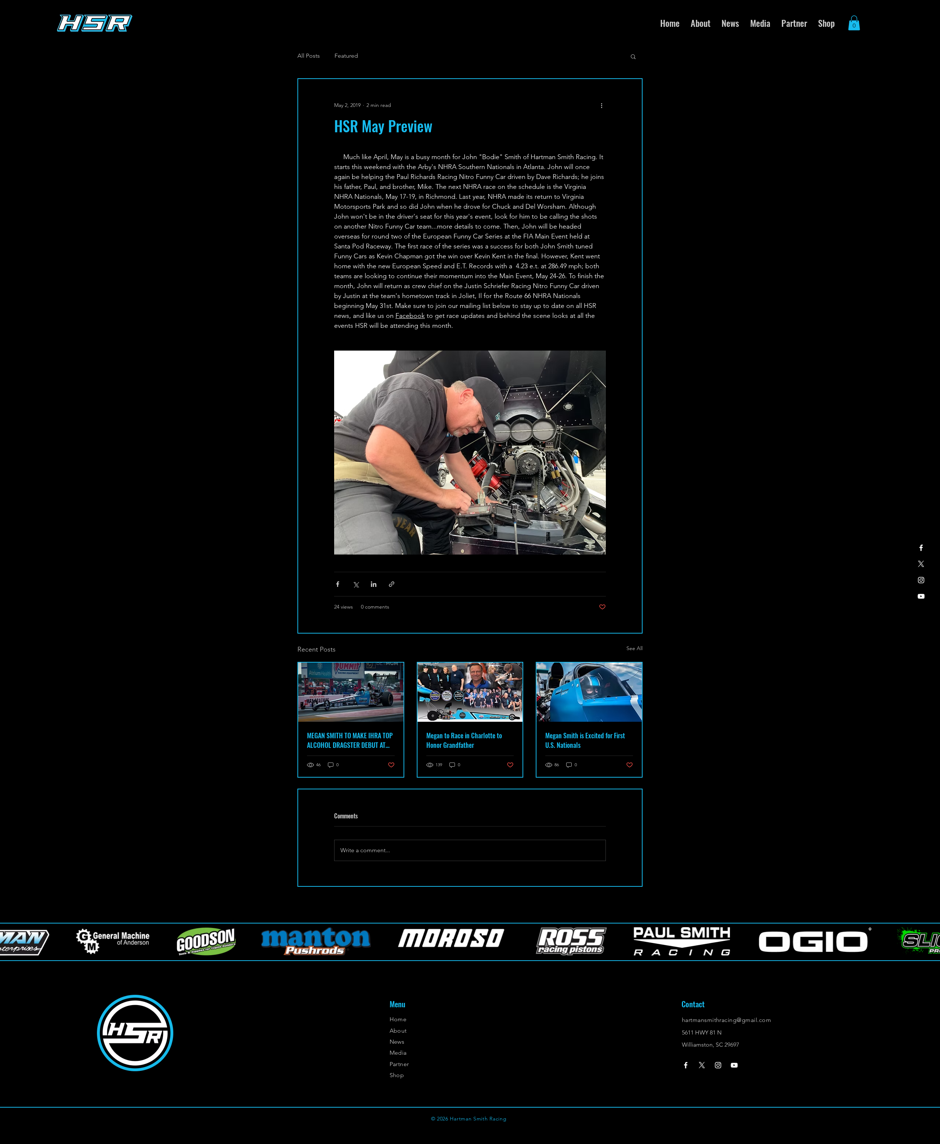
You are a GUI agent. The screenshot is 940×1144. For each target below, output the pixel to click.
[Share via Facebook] (337, 584)
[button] (854, 23)
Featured (346, 55)
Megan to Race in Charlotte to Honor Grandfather (464, 740)
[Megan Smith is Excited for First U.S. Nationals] (589, 692)
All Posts (308, 55)
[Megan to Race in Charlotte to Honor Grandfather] (470, 692)
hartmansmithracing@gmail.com (726, 1019)
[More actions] (601, 105)
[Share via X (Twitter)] (355, 584)
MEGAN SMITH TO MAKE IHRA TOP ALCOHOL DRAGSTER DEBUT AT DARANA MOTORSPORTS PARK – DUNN (350, 740)
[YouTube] (921, 596)
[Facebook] (921, 548)
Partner (399, 1064)
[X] (921, 564)
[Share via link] (391, 584)
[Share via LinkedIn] (373, 584)
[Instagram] (921, 580)
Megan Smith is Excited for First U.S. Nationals (585, 740)
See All (634, 648)
